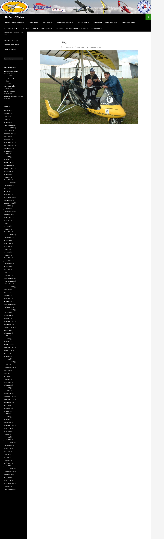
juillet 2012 (7, 333)
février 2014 (7, 298)
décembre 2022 (9, 125)
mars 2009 (7, 379)
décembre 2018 (9, 197)
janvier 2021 (8, 162)
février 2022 (7, 139)
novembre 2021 (9, 145)
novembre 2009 (9, 368)
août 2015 (7, 266)
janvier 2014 (8, 301)
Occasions (24, 28)
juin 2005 (7, 451)
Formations (34, 23)
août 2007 (7, 405)
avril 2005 (7, 457)
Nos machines (47, 23)
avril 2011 (7, 359)
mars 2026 (7, 113)
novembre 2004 (9, 472)
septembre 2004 (9, 474)
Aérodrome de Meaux (11, 45)
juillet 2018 (7, 206)
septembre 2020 (9, 168)
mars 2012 (7, 342)
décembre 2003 (9, 483)
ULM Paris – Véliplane (14, 17)
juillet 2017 (7, 217)
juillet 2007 (7, 408)
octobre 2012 (8, 324)
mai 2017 (6, 223)
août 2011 (7, 353)
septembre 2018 (9, 203)
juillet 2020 (7, 171)
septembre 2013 (9, 310)
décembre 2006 (9, 425)
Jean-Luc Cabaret (9, 91)
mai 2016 (6, 249)
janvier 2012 (8, 344)
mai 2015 (6, 272)
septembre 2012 (9, 327)
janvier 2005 (8, 466)
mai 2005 (6, 454)
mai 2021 (6, 154)
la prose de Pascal (94, 47)
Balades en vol (96, 28)
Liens (34, 28)
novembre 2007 (9, 399)
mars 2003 (7, 486)
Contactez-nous (9, 49)
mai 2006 (6, 434)
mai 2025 (6, 116)
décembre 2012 (9, 321)
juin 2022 (7, 136)
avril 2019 (7, 191)
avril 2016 (7, 252)
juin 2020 (7, 174)
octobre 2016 (8, 238)
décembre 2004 (9, 469)
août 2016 (7, 240)
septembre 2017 (9, 214)
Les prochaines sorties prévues (77, 28)
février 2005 (7, 463)
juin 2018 (7, 209)
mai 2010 (6, 365)
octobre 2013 (8, 307)
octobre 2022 (8, 131)
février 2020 (7, 180)
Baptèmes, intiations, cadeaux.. (14, 23)
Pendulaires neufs (128, 23)
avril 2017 (7, 226)
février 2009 (7, 382)
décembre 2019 (9, 183)
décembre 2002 (9, 489)
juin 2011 (7, 356)
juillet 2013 (7, 316)
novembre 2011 (9, 347)
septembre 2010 (9, 362)
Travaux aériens (83, 23)
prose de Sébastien (9, 86)
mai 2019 (6, 188)
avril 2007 (7, 417)
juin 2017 (7, 220)
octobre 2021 (8, 148)
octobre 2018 (8, 200)
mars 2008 (7, 391)
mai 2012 (6, 336)
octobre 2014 (8, 284)
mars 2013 (7, 318)
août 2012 (7, 330)
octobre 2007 (8, 402)
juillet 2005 (7, 448)
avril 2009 (7, 376)
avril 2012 (7, 339)
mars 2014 (7, 295)
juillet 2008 (7, 385)
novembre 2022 (9, 128)
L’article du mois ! (47, 28)
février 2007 (7, 422)
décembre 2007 (9, 396)
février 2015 (7, 275)
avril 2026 (7, 110)
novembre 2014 (9, 281)
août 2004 (7, 477)
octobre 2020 (8, 165)
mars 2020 (7, 177)
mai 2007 (6, 414)
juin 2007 (7, 411)
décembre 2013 (9, 304)
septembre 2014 (9, 287)
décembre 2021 (9, 142)
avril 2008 (7, 388)
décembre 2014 (9, 278)
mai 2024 (6, 119)
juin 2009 (7, 370)
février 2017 (7, 232)
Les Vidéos (59, 28)
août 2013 (7, 313)
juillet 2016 (7, 243)
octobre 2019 (8, 186)
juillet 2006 (7, 428)
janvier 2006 (8, 440)
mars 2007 (7, 420)
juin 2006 (7, 431)
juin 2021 (7, 151)
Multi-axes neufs (111, 23)
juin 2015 (7, 269)
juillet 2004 (7, 480)
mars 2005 (7, 460)
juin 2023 (7, 122)
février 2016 (7, 258)
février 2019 (7, 194)
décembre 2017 (9, 212)
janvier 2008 (8, 394)
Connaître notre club (65, 23)
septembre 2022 (9, 134)
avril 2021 (7, 157)
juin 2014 (7, 290)
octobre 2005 (8, 446)
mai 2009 (6, 373)
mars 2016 (7, 255)
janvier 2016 (8, 261)
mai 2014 (6, 292)
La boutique (98, 23)
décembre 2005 (9, 443)
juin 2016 (7, 246)
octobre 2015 (8, 264)
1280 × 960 (80, 47)
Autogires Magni (9, 28)
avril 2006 (7, 437)
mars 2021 (7, 160)
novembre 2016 (9, 235)
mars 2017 (7, 229)
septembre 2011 (9, 350)
